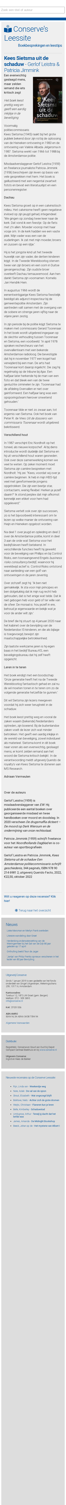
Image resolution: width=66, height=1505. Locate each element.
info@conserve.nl (14, 1001)
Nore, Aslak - (29, 1091)
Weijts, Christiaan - (33, 1104)
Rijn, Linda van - (29, 1086)
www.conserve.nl (48, 1049)
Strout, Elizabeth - (32, 1095)
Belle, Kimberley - (29, 1109)
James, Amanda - (34, 1121)
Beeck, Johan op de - (36, 1125)
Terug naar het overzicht (34, 910)
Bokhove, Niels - (36, 1100)
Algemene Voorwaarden (18, 1023)
